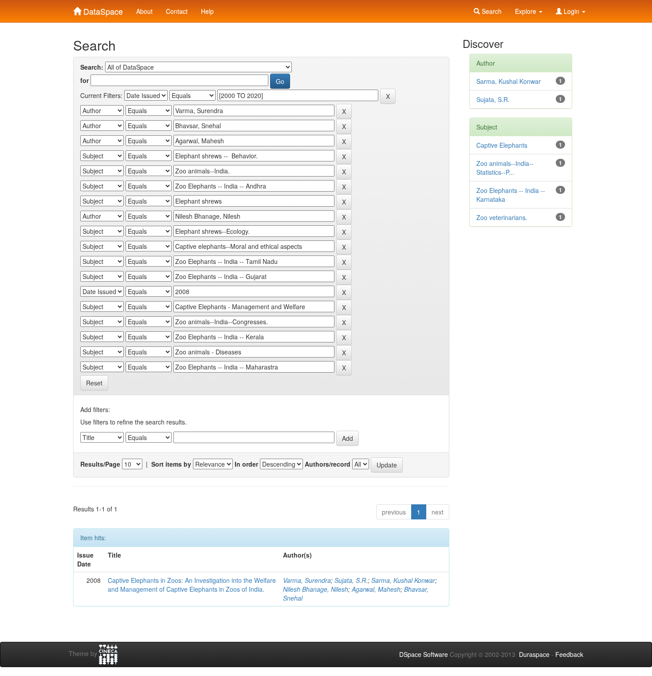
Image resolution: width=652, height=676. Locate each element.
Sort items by (171, 464)
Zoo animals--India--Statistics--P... (505, 168)
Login (571, 11)
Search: (91, 67)
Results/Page (100, 464)
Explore (526, 11)
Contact (177, 11)
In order (246, 464)
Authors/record (327, 464)
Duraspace (534, 654)
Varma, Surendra (307, 580)
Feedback (569, 654)
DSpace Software (423, 654)
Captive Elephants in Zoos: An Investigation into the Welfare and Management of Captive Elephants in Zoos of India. (192, 584)
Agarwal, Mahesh (376, 589)
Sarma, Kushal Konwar (403, 580)
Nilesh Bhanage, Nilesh (315, 589)
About (144, 11)
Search (491, 11)
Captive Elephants (501, 145)
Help (207, 11)
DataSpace (102, 9)
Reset (94, 382)
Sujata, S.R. (351, 580)
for (84, 80)
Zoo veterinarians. (501, 217)
